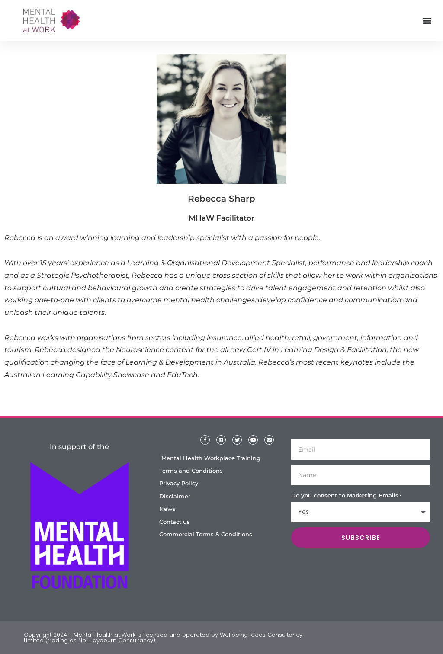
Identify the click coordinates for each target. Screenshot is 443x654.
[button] (427, 20)
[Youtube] (253, 440)
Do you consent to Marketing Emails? (346, 495)
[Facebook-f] (205, 440)
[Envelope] (269, 440)
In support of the (79, 446)
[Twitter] (237, 440)
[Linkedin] (221, 440)
